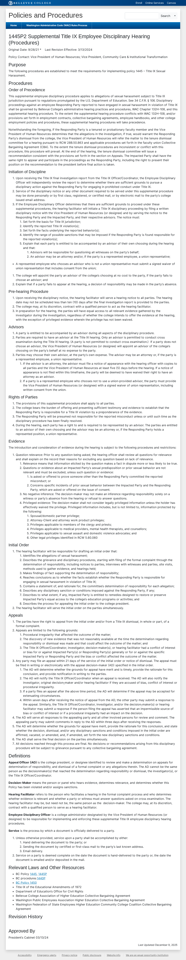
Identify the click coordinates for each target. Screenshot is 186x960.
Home (13, 25)
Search (165, 16)
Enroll (139, 2)
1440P (41, 878)
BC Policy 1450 (26, 882)
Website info (113, 955)
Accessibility (25, 955)
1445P (42, 874)
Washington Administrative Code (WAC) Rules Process (56, 25)
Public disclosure (92, 955)
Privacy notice (69, 955)
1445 (33, 874)
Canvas (171, 2)
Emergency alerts (46, 955)
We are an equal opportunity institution (147, 955)
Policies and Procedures (46, 15)
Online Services (154, 2)
